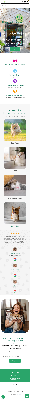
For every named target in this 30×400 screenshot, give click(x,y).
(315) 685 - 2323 (15, 376)
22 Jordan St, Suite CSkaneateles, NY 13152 (15, 379)
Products (15, 384)
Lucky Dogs (15, 372)
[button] (2, 397)
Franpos (18, 394)
